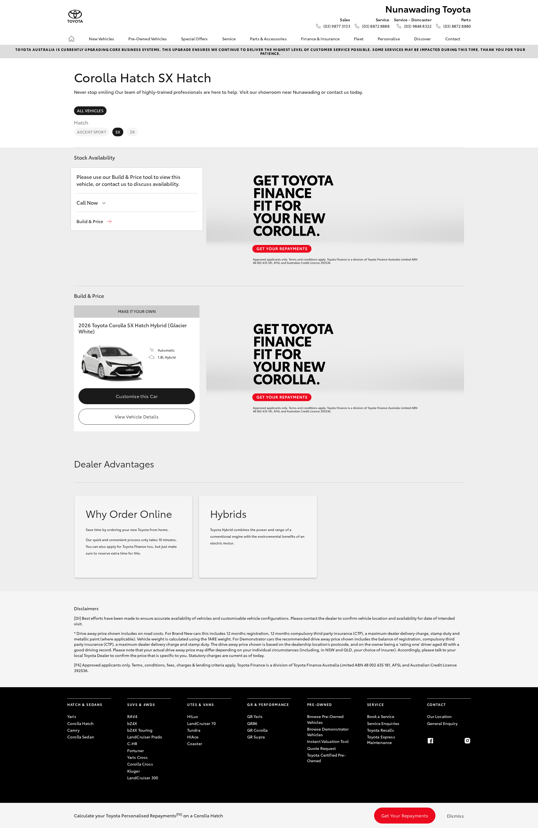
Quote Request (321, 748)
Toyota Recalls (380, 730)
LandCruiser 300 (142, 777)
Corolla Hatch (80, 723)
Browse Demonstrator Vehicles (328, 731)
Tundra (193, 730)
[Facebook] (430, 740)
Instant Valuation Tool (328, 741)
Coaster (194, 743)
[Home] (71, 38)
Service (229, 38)
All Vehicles (90, 110)
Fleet (358, 38)
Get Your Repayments (404, 815)
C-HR (132, 743)
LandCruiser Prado (144, 737)
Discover (422, 38)
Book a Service (380, 716)
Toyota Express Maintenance (381, 739)
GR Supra (256, 737)
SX (117, 132)
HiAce (193, 737)
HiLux (192, 716)
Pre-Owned (319, 704)
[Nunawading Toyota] (75, 16)
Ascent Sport (91, 132)
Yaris (71, 716)
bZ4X (132, 723)
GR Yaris (255, 716)
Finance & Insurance (320, 38)
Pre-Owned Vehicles (147, 38)
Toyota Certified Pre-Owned (326, 757)
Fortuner (135, 750)
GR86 (252, 723)
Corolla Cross (140, 764)
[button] (94, 221)
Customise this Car (137, 396)
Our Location (439, 716)
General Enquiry (442, 723)
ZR (132, 132)
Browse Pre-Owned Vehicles (325, 719)
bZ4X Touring (140, 730)
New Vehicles (101, 38)
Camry (73, 730)
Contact (452, 38)
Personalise (389, 38)
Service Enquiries (383, 723)
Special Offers (194, 38)
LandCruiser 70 (201, 723)
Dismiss (455, 815)
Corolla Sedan (80, 737)
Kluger (133, 771)
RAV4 (132, 716)
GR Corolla (257, 730)
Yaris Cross (137, 757)
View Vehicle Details (137, 416)
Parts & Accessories (268, 38)
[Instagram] (467, 740)
